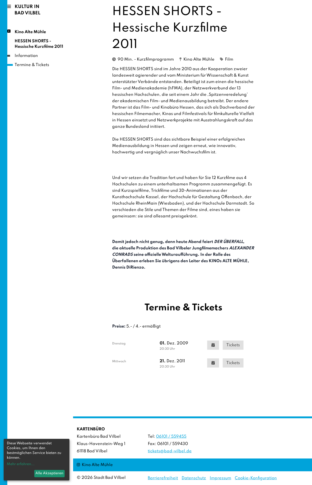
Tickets (233, 345)
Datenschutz (194, 478)
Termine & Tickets (32, 65)
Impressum (220, 478)
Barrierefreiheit (163, 478)
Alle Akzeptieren (49, 473)
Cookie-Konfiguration (256, 478)
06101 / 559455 (171, 436)
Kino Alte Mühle (30, 32)
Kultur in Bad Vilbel (27, 10)
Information (26, 56)
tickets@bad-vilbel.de (170, 451)
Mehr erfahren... (20, 464)
